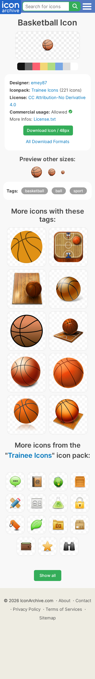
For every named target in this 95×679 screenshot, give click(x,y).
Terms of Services (64, 609)
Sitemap (47, 617)
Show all (48, 575)
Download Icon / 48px (48, 130)
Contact (83, 600)
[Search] (75, 6)
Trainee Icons (44, 90)
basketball (34, 190)
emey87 (39, 82)
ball (58, 190)
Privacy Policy (27, 609)
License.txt (45, 119)
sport (78, 190)
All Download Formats (47, 141)
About (64, 600)
